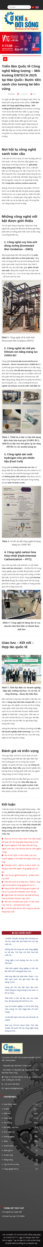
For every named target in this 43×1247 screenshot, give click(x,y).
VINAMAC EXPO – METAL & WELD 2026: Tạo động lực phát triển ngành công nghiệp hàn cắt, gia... (21, 868)
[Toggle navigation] (5, 59)
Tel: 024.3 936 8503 (11, 1084)
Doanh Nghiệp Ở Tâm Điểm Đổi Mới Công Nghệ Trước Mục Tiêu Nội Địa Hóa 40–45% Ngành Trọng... (21, 848)
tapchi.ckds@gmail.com (14, 1088)
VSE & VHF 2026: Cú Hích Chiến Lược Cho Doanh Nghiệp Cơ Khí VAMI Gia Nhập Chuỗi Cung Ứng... (21, 858)
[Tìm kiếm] (29, 7)
